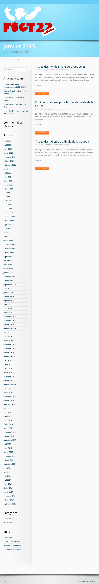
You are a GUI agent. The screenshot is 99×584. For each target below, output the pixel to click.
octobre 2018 (9, 352)
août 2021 (7, 289)
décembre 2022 (10, 245)
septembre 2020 (10, 300)
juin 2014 (7, 472)
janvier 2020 (8, 312)
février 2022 (8, 269)
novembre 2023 (10, 217)
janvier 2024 (8, 213)
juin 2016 (7, 408)
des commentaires (12, 546)
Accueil (13, 60)
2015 (18, 60)
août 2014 (7, 468)
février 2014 (8, 488)
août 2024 (7, 193)
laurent (50, 70)
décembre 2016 (10, 396)
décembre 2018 (10, 344)
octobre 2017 (9, 380)
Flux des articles (12, 542)
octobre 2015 (9, 436)
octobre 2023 (9, 221)
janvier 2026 (8, 153)
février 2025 (8, 181)
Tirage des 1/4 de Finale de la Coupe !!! (60, 66)
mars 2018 (8, 368)
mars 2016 (8, 420)
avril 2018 (7, 364)
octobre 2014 (9, 460)
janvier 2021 (8, 293)
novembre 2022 (10, 249)
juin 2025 (7, 169)
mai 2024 (7, 197)
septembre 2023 (10, 225)
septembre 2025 (10, 165)
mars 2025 (8, 177)
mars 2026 (8, 149)
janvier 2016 (8, 428)
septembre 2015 (10, 440)
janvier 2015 (8, 452)
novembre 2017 (10, 376)
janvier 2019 (8, 340)
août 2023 (7, 229)
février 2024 (8, 209)
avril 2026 (7, 145)
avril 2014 (7, 480)
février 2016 (8, 424)
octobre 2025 (9, 161)
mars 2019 (8, 336)
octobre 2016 (9, 400)
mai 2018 (7, 360)
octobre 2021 (9, 281)
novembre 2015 (10, 432)
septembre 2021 (10, 285)
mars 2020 (8, 308)
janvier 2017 (8, 392)
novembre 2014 (10, 456)
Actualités (38, 85)
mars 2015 (8, 448)
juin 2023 (7, 233)
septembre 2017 (10, 384)
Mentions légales (83, 581)
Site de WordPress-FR (12, 550)
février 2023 (8, 241)
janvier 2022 (8, 273)
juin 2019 (7, 332)
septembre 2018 (10, 356)
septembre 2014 (10, 464)
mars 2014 (8, 484)
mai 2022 (7, 261)
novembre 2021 (10, 277)
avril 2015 (7, 444)
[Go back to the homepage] (30, 36)
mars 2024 (8, 205)
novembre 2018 (10, 348)
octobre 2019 (9, 324)
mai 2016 (7, 412)
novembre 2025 (10, 157)
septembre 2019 (10, 328)
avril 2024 (7, 201)
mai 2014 (7, 476)
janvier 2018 (8, 372)
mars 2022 (8, 265)
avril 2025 (7, 173)
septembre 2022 (10, 257)
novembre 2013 (10, 496)
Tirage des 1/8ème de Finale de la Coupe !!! (62, 141)
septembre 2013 (10, 504)
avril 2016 (7, 416)
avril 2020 (7, 304)
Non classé (8, 523)
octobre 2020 (9, 296)
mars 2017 (8, 388)
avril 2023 (7, 237)
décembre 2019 (10, 316)
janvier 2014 (8, 492)
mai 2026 (7, 141)
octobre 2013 (9, 500)
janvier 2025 (8, 185)
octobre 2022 (9, 253)
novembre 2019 (10, 320)
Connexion (8, 538)
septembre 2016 (10, 404)
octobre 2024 (9, 189)
